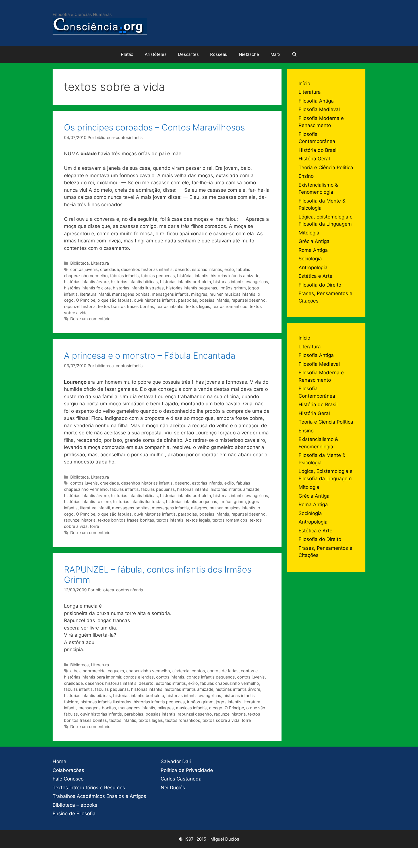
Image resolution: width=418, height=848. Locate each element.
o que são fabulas (115, 300)
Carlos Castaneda (181, 779)
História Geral (314, 159)
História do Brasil (318, 150)
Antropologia (313, 267)
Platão (127, 54)
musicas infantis (240, 294)
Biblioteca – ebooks (75, 805)
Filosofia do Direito (320, 285)
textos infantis (169, 306)
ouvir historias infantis (155, 300)
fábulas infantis (124, 275)
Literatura (100, 263)
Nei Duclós (173, 787)
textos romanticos (229, 306)
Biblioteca (79, 263)
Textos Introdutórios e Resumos (89, 787)
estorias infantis (207, 269)
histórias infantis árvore (86, 281)
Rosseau (218, 54)
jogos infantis (228, 701)
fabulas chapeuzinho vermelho (229, 683)
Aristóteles (156, 54)
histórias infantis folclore (87, 287)
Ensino (306, 176)
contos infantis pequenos (211, 677)
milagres (199, 294)
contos (198, 670)
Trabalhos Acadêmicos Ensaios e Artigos (99, 796)
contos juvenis (84, 269)
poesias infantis (214, 300)
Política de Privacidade (187, 770)
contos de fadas (223, 670)
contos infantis (170, 677)
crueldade (109, 269)
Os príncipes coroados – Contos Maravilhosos (154, 127)
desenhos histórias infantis (147, 269)
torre (94, 526)
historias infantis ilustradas (138, 287)
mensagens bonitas (131, 294)
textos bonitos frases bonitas (126, 306)
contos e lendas (138, 677)
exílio (229, 269)
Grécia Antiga (314, 241)
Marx (275, 54)
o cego (215, 707)
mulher (216, 294)
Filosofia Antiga (316, 101)
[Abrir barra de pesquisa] (294, 54)
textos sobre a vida (220, 720)
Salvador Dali (176, 761)
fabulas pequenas (158, 275)
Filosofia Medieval (319, 109)
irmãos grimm (233, 287)
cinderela (180, 670)
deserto (182, 269)
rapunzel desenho (248, 300)
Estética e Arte (315, 276)
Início (304, 83)
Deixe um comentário (90, 318)
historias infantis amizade (235, 275)
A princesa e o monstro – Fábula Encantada (149, 355)
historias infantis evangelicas (240, 281)
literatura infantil (95, 294)
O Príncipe (85, 300)
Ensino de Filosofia (74, 813)
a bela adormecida (87, 670)
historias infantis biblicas (134, 281)
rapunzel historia (80, 306)
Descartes (188, 54)
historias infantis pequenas (191, 287)
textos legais (198, 306)
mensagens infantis (170, 294)
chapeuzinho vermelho (148, 670)
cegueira (116, 670)
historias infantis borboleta (185, 281)
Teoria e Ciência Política (326, 167)
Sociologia (310, 258)
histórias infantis (192, 275)
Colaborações (68, 770)
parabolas (187, 300)
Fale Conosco (68, 779)
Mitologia (309, 233)
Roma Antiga (313, 250)
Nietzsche (249, 54)
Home (59, 761)
